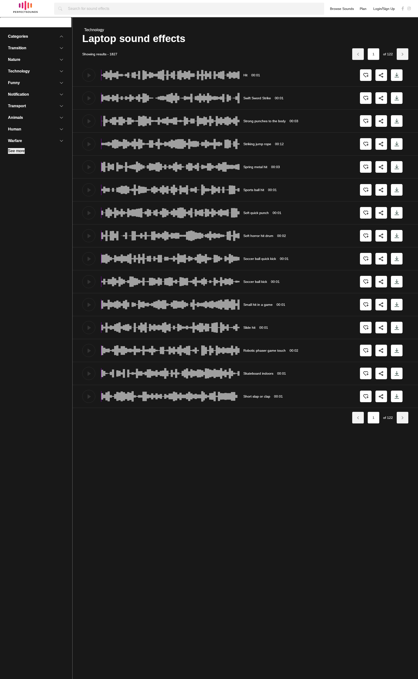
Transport (12, 106)
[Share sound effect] (381, 75)
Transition (13, 48)
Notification (14, 94)
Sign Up (389, 9)
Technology (14, 71)
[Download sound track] (397, 75)
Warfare (10, 141)
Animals (11, 117)
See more (16, 151)
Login (377, 9)
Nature (10, 59)
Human (10, 129)
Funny (9, 83)
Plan (363, 9)
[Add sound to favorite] (366, 75)
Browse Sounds (342, 9)
